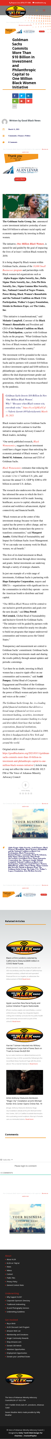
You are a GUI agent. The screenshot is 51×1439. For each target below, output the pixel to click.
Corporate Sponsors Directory (18, 1300)
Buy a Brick (11, 1323)
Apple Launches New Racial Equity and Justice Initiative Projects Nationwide (23, 1004)
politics (21, 865)
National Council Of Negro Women (32, 863)
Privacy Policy (12, 1281)
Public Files (11, 1278)
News (9, 1267)
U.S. (37, 869)
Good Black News (30, 120)
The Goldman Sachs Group (25, 868)
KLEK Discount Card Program (18, 1327)
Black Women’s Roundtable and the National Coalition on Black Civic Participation (27, 851)
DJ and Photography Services (18, 1308)
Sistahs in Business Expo (28, 867)
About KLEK (11, 1259)
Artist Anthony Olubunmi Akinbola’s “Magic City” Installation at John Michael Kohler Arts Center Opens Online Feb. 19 (24, 1101)
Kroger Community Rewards (17, 1338)
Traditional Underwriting (16, 1304)
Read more (26, 979)
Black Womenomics (27, 853)
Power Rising (30, 865)
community (26, 854)
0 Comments (12, 142)
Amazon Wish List (14, 1331)
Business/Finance (14, 854)
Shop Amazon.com (14, 1342)
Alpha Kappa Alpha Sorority (19, 847)
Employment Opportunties (17, 1353)
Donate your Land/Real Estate (18, 1356)
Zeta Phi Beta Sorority (33, 871)
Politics (27, 135)
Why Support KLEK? (14, 1297)
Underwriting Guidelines (16, 1312)
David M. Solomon (39, 854)
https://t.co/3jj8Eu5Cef (34, 407)
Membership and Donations (17, 1334)
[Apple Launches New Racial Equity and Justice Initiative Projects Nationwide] (24, 999)
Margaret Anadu (29, 860)
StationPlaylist (30, 1436)
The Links (31, 869)
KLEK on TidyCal (13, 1263)
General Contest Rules (15, 1285)
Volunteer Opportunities (16, 1349)
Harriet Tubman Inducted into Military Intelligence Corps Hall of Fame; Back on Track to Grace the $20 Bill (24, 1048)
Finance (21, 135)
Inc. (20, 860)
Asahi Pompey (36, 847)
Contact (10, 1274)
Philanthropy (13, 865)
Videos (9, 1270)
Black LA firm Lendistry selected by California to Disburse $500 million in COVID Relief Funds (22, 961)
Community (12, 135)
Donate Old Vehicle (14, 1345)
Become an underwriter (25, 25)
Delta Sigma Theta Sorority (19, 856)
